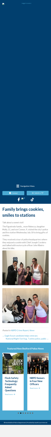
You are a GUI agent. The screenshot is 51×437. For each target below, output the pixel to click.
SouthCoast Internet (41, 422)
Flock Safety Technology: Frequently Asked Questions (12, 384)
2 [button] (20, 413)
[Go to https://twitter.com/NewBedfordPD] (23, 199)
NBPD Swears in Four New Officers (37, 381)
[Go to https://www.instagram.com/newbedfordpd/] (28, 200)
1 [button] (18, 413)
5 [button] (27, 413)
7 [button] (32, 413)
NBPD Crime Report (19, 330)
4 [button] (25, 413)
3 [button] (23, 413)
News (31, 330)
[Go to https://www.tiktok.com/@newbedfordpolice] (32, 200)
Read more (10, 394)
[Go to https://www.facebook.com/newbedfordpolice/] (19, 200)
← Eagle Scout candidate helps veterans (20, 335)
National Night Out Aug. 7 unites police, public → (27, 338)
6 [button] (30, 413)
